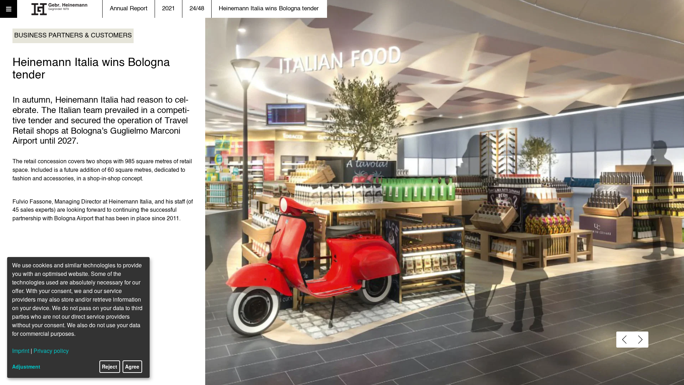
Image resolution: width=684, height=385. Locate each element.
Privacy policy (51, 350)
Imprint (20, 350)
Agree (132, 366)
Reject (109, 366)
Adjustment (26, 366)
